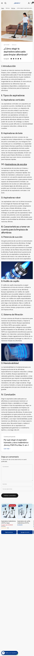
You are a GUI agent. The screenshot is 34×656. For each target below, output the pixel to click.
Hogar (2, 8)
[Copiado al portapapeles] (21, 59)
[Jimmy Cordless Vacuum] (17, 270)
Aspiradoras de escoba (16, 164)
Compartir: (6, 58)
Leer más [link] (6, 448)
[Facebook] (11, 59)
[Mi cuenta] (28, 3)
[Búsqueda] (5, 3)
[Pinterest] (16, 59)
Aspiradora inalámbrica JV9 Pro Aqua (8, 522)
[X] (14, 59)
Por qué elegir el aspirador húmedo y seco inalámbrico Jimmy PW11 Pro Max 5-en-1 (16, 442)
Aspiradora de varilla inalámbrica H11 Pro (23, 522)
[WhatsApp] (18, 59)
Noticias (13, 8)
